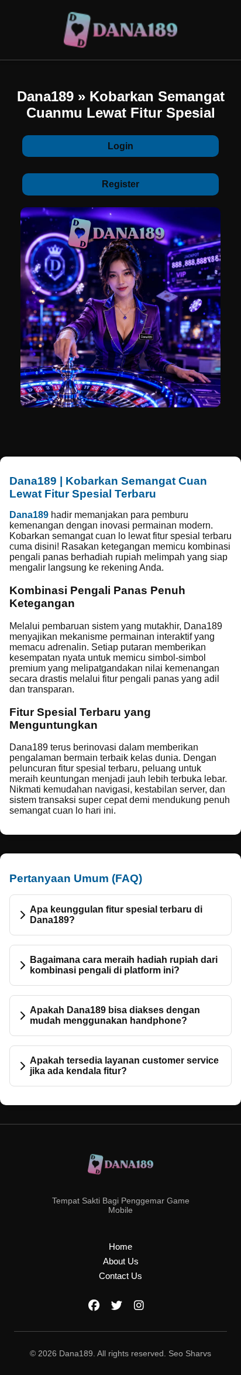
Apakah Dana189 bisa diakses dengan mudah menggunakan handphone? (115, 1015)
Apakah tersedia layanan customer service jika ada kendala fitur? (124, 1065)
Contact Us (120, 1276)
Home (120, 1246)
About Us (121, 1261)
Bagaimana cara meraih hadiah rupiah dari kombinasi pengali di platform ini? (124, 965)
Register (120, 184)
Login (120, 146)
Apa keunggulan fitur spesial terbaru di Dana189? (116, 914)
